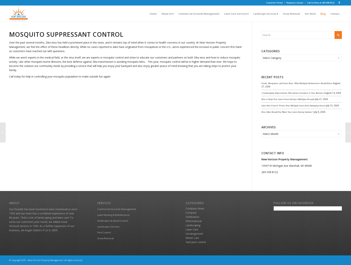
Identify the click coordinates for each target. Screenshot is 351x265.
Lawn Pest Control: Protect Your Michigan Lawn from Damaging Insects (293, 105)
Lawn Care (192, 229)
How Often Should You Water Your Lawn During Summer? (287, 111)
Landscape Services (108, 226)
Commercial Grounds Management (116, 209)
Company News (195, 208)
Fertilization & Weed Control (112, 220)
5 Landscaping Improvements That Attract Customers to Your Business (292, 92)
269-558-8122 (269, 172)
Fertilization (192, 217)
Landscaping (193, 225)
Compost (191, 212)
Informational (194, 221)
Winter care (192, 238)
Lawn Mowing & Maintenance (113, 215)
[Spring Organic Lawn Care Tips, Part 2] (3, 132)
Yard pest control (196, 242)
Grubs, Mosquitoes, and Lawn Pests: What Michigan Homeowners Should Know (296, 83)
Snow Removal (105, 238)
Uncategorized (194, 233)
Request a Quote (294, 2)
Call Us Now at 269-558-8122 (320, 2)
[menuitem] (274, 3)
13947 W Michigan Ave (275, 165)
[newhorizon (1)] (18, 14)
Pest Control (104, 232)
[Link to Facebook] (339, 2)
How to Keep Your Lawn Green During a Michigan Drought (287, 99)
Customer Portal (274, 2)
